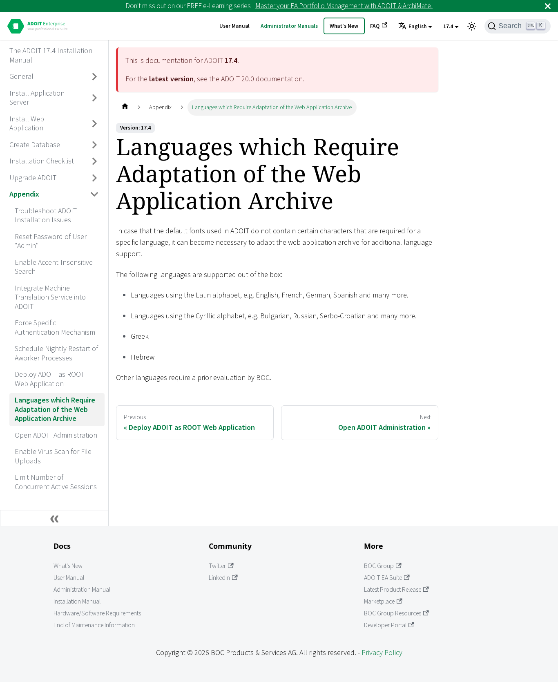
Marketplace (379, 601)
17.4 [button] (448, 26)
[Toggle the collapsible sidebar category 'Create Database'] (95, 144)
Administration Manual (82, 589)
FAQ (374, 25)
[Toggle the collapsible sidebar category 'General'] (95, 76)
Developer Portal (385, 625)
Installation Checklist (41, 160)
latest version (171, 78)
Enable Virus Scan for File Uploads (53, 456)
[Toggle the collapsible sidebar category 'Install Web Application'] (95, 124)
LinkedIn (219, 577)
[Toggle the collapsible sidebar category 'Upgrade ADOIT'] (95, 177)
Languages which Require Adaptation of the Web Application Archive (55, 409)
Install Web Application (26, 123)
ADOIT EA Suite (383, 577)
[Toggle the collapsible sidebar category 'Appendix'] (95, 194)
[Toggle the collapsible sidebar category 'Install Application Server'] (95, 98)
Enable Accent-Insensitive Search (54, 266)
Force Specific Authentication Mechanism (55, 327)
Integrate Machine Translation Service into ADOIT (50, 297)
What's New (344, 25)
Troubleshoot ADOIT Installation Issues (46, 215)
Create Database (34, 144)
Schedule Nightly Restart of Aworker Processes (56, 353)
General (21, 76)
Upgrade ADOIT (32, 177)
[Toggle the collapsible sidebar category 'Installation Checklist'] (95, 161)
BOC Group (379, 566)
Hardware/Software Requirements (97, 613)
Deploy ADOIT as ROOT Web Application (50, 378)
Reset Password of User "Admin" (51, 241)
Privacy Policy (382, 652)
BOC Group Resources (392, 613)
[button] (415, 26)
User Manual (234, 25)
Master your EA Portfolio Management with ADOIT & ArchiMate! (344, 5)
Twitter (217, 566)
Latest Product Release (392, 589)
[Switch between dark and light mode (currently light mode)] (471, 26)
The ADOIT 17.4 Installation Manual (50, 55)
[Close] (548, 6)
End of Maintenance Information (94, 625)
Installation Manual (77, 601)
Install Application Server (37, 97)
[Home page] (125, 107)
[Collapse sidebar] (54, 518)
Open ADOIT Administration (56, 435)
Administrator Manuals (289, 25)
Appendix (24, 194)
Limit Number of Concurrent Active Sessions (56, 481)
